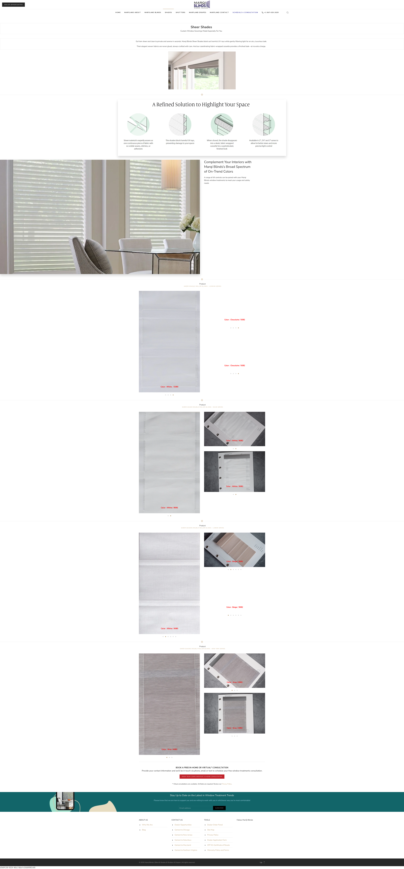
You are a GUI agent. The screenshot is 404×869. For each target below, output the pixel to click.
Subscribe (219, 808)
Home (118, 12)
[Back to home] (202, 5)
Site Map (210, 830)
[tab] (230, 327)
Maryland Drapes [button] (197, 12)
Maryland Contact (219, 12)
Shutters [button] (180, 12)
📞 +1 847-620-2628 (270, 12)
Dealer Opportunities (13, 4)
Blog (144, 830)
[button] (287, 12)
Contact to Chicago (182, 830)
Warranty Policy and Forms (218, 850)
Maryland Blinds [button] (153, 12)
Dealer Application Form (217, 840)
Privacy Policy (226, 784)
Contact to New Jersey (183, 835)
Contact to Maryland (183, 845)
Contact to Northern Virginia (186, 850)
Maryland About (132, 12)
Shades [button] (168, 12)
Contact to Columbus (183, 840)
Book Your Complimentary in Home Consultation (202, 776)
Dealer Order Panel (215, 825)
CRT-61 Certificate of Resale (218, 845)
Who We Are (147, 825)
